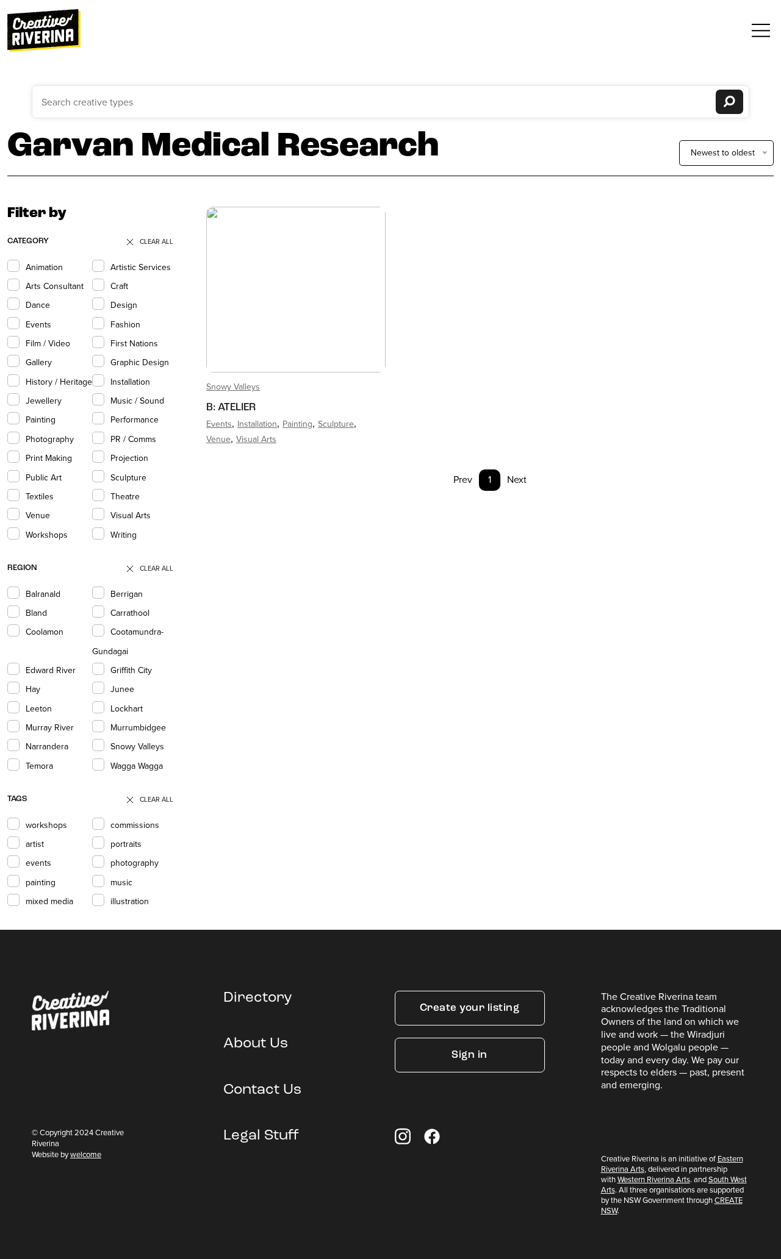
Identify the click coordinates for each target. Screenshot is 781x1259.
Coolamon (44, 632)
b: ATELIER (231, 407)
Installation (130, 382)
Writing (123, 535)
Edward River (51, 670)
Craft (119, 286)
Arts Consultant (55, 286)
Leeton (39, 708)
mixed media (49, 901)
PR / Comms (133, 439)
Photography (50, 439)
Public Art (44, 477)
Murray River (50, 727)
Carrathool (129, 613)
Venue (38, 515)
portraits (126, 844)
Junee (122, 689)
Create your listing (470, 1008)
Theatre (125, 496)
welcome (85, 1154)
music (121, 882)
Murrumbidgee (138, 727)
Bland (36, 613)
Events (38, 324)
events (38, 863)
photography (134, 863)
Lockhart (126, 708)
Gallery (39, 362)
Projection (129, 458)
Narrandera (47, 746)
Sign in (470, 1055)
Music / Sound (137, 400)
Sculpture (128, 477)
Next (517, 480)
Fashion (125, 324)
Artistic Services (140, 267)
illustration (129, 901)
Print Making (49, 458)
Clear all (156, 241)
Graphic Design (139, 362)
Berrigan (126, 594)
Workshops (47, 535)
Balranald (43, 594)
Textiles (40, 496)
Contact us (262, 1090)
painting (41, 882)
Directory (257, 998)
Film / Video (48, 343)
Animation (44, 267)
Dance (38, 305)
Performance (134, 419)
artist (35, 844)
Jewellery (44, 400)
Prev (462, 480)
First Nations (134, 343)
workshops (46, 825)
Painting (41, 419)
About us (255, 1043)
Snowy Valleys (137, 746)
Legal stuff (261, 1136)
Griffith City (131, 670)
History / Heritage (59, 382)
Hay (33, 689)
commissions (134, 825)
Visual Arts (130, 515)
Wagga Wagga (136, 766)
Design (123, 305)
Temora (39, 766)
